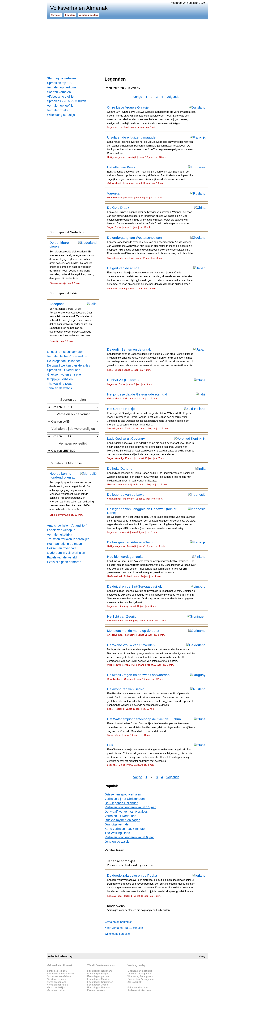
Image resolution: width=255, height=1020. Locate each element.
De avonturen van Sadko (150, 698)
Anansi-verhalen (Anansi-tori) (67, 525)
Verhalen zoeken (58, 110)
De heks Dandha (150, 476)
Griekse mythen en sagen (65, 374)
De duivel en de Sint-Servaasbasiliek (151, 596)
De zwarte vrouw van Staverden (151, 654)
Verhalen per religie (57, 984)
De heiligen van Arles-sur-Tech (136, 544)
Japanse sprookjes (130, 863)
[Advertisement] (127, 47)
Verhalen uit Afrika (59, 534)
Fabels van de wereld (62, 557)
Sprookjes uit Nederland (67, 232)
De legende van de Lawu (135, 496)
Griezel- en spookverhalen (65, 352)
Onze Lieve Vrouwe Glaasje (151, 117)
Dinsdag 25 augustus (139, 973)
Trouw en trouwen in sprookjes (68, 539)
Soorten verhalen (59, 92)
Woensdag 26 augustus (141, 976)
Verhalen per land (56, 981)
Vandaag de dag (88, 15)
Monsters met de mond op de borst (136, 632)
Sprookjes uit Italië (63, 293)
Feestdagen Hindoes (98, 987)
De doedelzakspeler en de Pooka (151, 885)
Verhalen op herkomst (62, 87)
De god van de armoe (150, 278)
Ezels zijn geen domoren (64, 562)
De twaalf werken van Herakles (68, 365)
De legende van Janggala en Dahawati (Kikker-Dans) (151, 520)
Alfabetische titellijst (60, 96)
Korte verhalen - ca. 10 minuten (124, 927)
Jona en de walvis (59, 388)
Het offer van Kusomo (150, 174)
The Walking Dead (60, 383)
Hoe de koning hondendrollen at (71, 494)
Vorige (137, 96)
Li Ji (149, 754)
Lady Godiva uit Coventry (150, 448)
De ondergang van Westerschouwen (150, 247)
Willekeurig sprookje (61, 115)
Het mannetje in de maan (64, 543)
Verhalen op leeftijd (60, 105)
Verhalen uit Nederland (120, 816)
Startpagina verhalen (61, 78)
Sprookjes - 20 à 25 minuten (66, 101)
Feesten (70, 15)
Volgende (172, 96)
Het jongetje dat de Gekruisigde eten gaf (137, 396)
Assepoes (70, 322)
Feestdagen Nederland (100, 970)
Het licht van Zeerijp (137, 618)
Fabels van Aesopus (61, 530)
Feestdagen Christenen (100, 981)
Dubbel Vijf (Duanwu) (130, 382)
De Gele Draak (149, 217)
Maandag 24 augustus (140, 970)
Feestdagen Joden (97, 984)
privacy (202, 956)
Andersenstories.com (139, 990)
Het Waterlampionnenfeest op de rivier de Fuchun (151, 726)
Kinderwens (138, 907)
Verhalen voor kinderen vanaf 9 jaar (129, 837)
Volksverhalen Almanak (59, 965)
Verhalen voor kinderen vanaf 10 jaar (130, 807)
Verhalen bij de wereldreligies (73, 429)
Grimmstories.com (138, 987)
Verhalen (56, 15)
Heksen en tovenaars (61, 548)
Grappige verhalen (60, 379)
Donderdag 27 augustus (141, 979)
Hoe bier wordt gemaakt (151, 566)
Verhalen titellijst (56, 987)
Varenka (135, 195)
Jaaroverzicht (135, 981)
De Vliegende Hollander (63, 361)
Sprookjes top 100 (59, 83)
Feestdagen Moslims (98, 979)
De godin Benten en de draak (150, 359)
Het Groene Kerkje (149, 418)
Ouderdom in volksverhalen (66, 552)
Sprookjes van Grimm (59, 976)
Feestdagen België (97, 973)
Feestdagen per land (98, 976)
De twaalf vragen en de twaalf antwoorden (138, 676)
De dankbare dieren (71, 263)
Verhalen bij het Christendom (67, 356)
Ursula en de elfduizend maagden (150, 147)
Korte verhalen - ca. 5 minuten (125, 828)
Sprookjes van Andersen (60, 973)
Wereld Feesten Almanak (101, 965)
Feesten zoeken (96, 990)
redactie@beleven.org (60, 956)
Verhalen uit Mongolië (65, 463)
